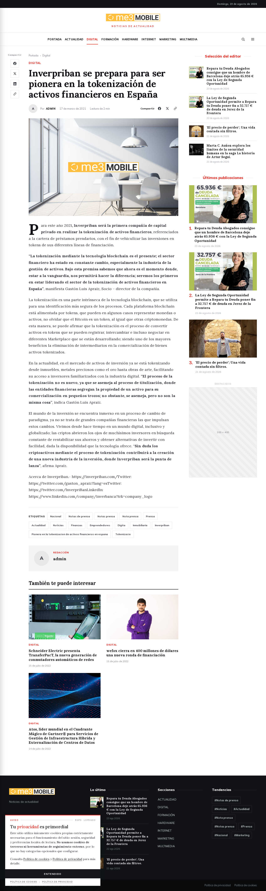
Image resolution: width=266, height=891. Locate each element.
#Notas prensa (224, 826)
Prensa (150, 516)
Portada (55, 39)
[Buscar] (243, 39)
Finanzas (76, 525)
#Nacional (221, 835)
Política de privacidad (217, 885)
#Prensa (246, 826)
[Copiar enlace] (15, 94)
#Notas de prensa (226, 800)
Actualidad (74, 39)
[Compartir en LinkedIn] (15, 84)
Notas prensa (106, 516)
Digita (121, 525)
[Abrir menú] (253, 39)
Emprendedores (100, 525)
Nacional (55, 516)
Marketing (167, 39)
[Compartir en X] (15, 74)
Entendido (52, 873)
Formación (110, 39)
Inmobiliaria (140, 525)
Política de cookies (245, 885)
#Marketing (241, 835)
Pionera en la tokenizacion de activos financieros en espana (70, 534)
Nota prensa (130, 516)
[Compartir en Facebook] (15, 63)
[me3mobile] (133, 17)
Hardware (130, 39)
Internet (149, 39)
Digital (92, 39)
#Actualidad (241, 809)
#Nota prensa (223, 817)
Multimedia (188, 39)
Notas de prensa (79, 516)
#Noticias (220, 809)
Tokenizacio (123, 534)
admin (50, 108)
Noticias (58, 525)
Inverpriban (162, 525)
